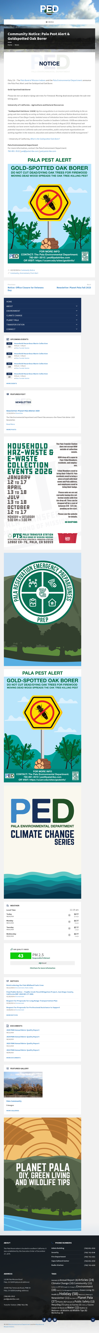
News (17, 45)
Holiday (68, 1293)
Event (59, 1290)
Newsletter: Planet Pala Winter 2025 (23, 411)
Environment (25, 273)
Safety (68, 1305)
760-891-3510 (14, 151)
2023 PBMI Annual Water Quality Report (22, 1043)
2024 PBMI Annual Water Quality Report (22, 1037)
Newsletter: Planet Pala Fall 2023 (74, 287)
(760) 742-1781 (22, 1305)
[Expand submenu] (77, 306)
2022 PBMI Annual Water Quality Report (22, 1050)
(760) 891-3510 (9, 1296)
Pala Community (14, 1101)
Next (89, 284)
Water (73, 1307)
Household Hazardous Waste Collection (31, 343)
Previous (11, 284)
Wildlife (67, 1310)
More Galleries (12, 1111)
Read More (10, 424)
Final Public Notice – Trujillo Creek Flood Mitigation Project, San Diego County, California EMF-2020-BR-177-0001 (39, 993)
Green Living (87, 1290)
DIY (60, 1287)
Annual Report (69, 1280)
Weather (83, 1308)
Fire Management (68, 1290)
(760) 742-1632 (89, 1257)
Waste (63, 1308)
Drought (66, 1287)
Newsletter (60, 1297)
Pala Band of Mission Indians (33, 80)
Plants (61, 1302)
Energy (73, 1287)
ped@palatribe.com (30, 151)
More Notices (12, 1015)
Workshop (57, 1313)
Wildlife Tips (79, 1310)
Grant (77, 1290)
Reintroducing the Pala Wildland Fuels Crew (25, 985)
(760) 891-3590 (89, 1261)
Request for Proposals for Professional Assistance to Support (33, 1007)
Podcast (70, 1302)
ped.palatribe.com (48, 151)
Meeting (89, 1294)
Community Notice (28, 270)
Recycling (57, 1304)
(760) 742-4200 (89, 1265)
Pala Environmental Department (67, 80)
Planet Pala (19, 413)
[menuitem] (42, 301)
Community (14, 273)
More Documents (13, 1058)
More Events (11, 383)
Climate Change (62, 1283)
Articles (86, 1280)
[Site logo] (49, 14)
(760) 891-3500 (89, 1248)
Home (10, 45)
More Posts (11, 429)
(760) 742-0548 (89, 1252)
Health (55, 1294)
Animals (55, 1280)
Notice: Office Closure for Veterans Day (26, 289)
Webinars (56, 1310)
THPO (84, 1305)
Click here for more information (42, 968)
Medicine (82, 1294)
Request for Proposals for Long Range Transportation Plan (31, 1001)
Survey (76, 1304)
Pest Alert (34, 273)
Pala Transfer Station (22, 348)
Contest (54, 1287)
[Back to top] (93, 1320)
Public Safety (29, 988)
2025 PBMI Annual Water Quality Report (22, 1030)
